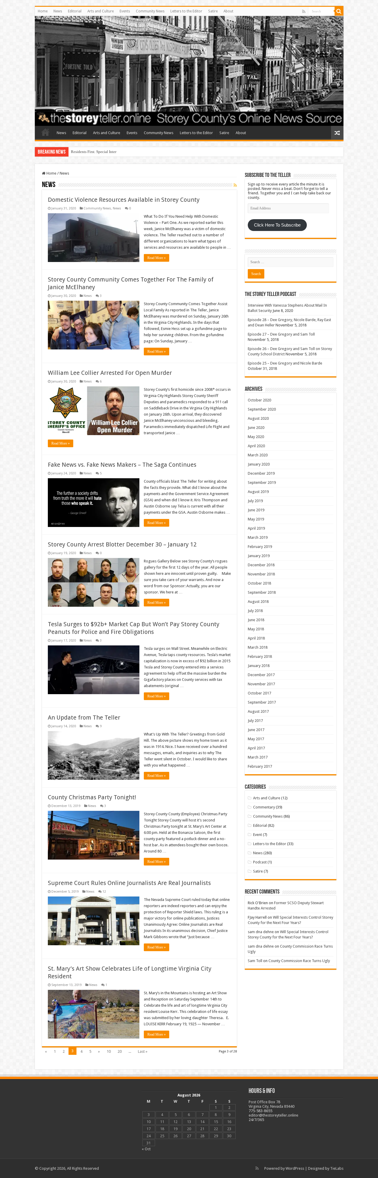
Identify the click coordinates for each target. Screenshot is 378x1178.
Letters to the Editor (186, 11)
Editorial (75, 11)
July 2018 (255, 610)
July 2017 (255, 720)
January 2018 (259, 665)
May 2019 (256, 519)
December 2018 (261, 565)
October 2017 (259, 693)
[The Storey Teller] (189, 71)
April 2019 (256, 528)
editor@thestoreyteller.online (273, 1115)
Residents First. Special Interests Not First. (104, 151)
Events (125, 11)
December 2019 (261, 473)
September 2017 (262, 702)
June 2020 (256, 427)
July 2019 (255, 501)
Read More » (156, 258)
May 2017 (256, 739)
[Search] (339, 11)
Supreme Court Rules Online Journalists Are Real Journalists (129, 882)
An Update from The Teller (84, 717)
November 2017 (261, 684)
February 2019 (260, 546)
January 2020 (259, 464)
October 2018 (259, 583)
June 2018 (256, 620)
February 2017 (260, 766)
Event (257, 834)
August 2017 (258, 711)
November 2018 (261, 574)
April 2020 (256, 446)
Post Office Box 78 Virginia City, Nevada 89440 (271, 1104)
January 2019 (259, 556)
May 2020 (256, 437)
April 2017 (256, 748)
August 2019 (258, 491)
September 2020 (262, 409)
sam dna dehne (261, 932)
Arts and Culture (100, 11)
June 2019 (256, 510)
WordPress (295, 1168)
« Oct (146, 1149)
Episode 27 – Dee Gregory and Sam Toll (281, 334)
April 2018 (256, 638)
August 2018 (258, 601)
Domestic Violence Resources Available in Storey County (124, 199)
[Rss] (304, 11)
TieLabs (336, 1168)
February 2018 (260, 656)
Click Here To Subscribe (277, 225)
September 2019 (262, 482)
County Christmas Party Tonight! (92, 797)
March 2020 (258, 455)
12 (104, 892)
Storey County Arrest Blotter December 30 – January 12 (122, 544)
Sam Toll (255, 961)
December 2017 (261, 675)
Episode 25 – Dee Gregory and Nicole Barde (285, 363)
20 (120, 1051)
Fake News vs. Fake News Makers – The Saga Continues (122, 464)
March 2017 (258, 757)
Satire (213, 11)
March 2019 (258, 537)
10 (109, 1051)
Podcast (260, 862)
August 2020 (258, 418)
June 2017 (256, 730)
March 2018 (258, 647)
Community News (150, 11)
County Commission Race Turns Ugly (299, 961)
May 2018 (256, 629)
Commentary (264, 807)
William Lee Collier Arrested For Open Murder (110, 372)
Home (43, 11)
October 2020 (259, 400)
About (228, 11)
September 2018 (262, 592)
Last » (142, 1051)
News (57, 11)
